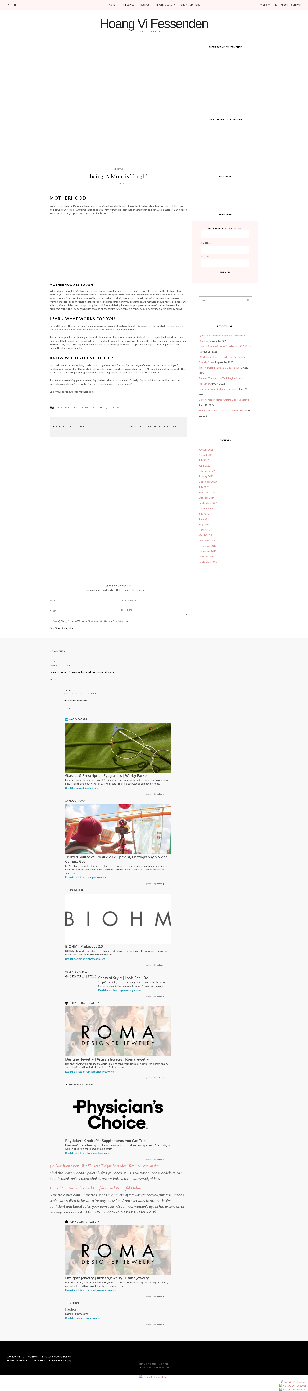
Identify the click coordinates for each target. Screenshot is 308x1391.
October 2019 (207, 497)
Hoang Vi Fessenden (154, 23)
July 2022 (204, 460)
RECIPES (145, 5)
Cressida (143, 1368)
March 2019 (205, 535)
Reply (53, 679)
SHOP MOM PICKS (190, 5)
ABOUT (284, 5)
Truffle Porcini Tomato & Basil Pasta (219, 367)
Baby (59, 408)
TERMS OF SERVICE (17, 1360)
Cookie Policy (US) (60, 1360)
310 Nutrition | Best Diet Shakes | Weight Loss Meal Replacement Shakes (104, 1165)
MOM (93, 408)
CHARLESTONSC (70, 408)
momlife (101, 408)
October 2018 (207, 556)
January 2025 (206, 449)
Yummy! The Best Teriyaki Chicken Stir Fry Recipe (155, 427)
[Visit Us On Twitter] (292, 1382)
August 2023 (206, 454)
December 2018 (208, 545)
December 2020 (208, 481)
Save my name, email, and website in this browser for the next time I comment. (91, 621)
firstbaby (84, 408)
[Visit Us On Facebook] (292, 1385)
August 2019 (206, 508)
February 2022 (207, 470)
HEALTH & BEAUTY (165, 5)
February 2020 (207, 492)
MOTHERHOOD (114, 408)
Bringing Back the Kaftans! (70, 427)
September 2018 (208, 561)
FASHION (112, 5)
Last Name (206, 256)
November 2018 (208, 551)
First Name (206, 243)
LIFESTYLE (128, 5)
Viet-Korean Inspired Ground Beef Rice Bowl (224, 399)
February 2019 (207, 540)
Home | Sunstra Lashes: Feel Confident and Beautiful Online (95, 1188)
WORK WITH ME (268, 5)
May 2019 (204, 524)
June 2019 (204, 519)
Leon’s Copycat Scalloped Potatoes (218, 388)
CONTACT (296, 5)
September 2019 (208, 503)
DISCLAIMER (38, 1360)
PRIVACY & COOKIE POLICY (56, 1357)
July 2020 (204, 486)
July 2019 (204, 513)
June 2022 (204, 465)
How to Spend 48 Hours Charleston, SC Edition (225, 346)
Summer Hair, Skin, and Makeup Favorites (221, 410)
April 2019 (204, 529)
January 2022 (206, 476)
